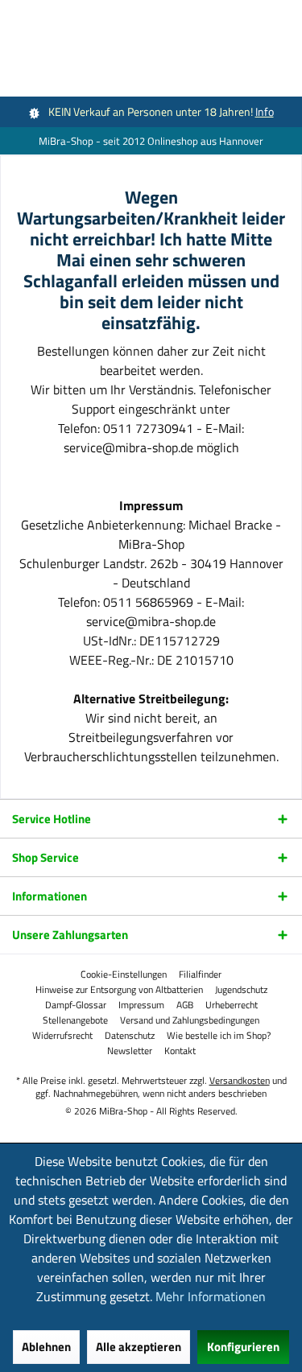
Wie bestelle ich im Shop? (219, 1035)
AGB (184, 1005)
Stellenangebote (75, 1020)
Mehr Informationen (210, 1296)
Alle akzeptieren (138, 1346)
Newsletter (129, 1050)
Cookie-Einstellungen (124, 974)
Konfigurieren (243, 1346)
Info (264, 111)
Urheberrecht (231, 1005)
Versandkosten (239, 1080)
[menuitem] (124, 974)
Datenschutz (130, 1035)
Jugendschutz (241, 989)
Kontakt (180, 1050)
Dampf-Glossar (75, 1005)
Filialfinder (200, 974)
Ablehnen (46, 1346)
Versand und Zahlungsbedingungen (189, 1020)
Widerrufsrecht (62, 1035)
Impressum (141, 1005)
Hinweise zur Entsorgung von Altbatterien (119, 989)
